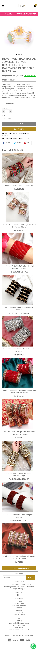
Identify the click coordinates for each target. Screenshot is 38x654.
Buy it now (19, 129)
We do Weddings (19, 625)
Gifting (19, 621)
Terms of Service (19, 615)
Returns (19, 608)
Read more (10, 104)
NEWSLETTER (19, 574)
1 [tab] (16, 54)
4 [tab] (21, 54)
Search (19, 601)
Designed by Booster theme (24, 635)
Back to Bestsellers (20, 568)
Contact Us (19, 612)
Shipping (19, 610)
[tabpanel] (19, 36)
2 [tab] (18, 54)
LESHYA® (12, 635)
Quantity (5, 108)
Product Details (8, 80)
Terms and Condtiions (19, 605)
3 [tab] (19, 54)
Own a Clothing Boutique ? (19, 623)
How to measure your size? (19, 630)
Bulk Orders (19, 627)
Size (3, 115)
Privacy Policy (19, 603)
